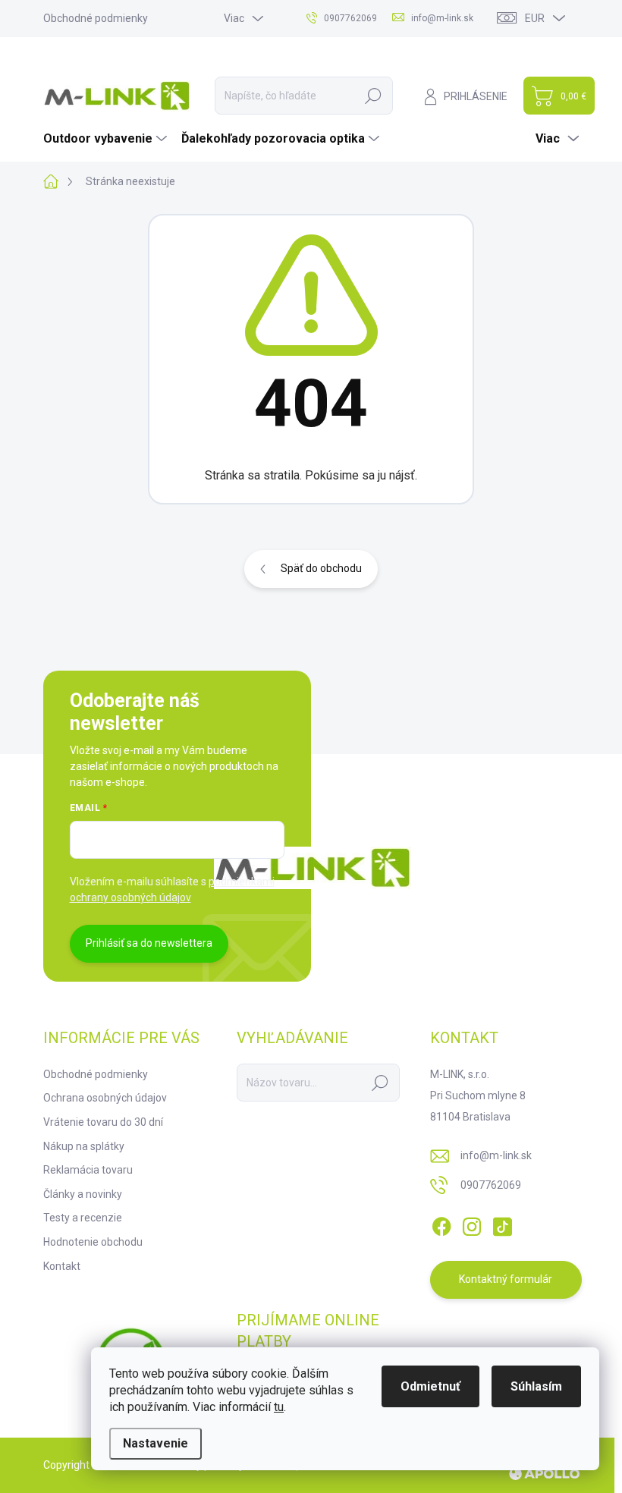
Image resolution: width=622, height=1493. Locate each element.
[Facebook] (441, 1223)
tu (279, 1407)
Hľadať (373, 96)
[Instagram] (471, 1223)
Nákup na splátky (83, 1146)
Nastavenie (155, 1443)
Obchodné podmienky (95, 18)
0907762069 (490, 1185)
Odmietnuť (430, 1386)
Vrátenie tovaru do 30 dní (103, 1122)
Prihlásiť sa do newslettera (149, 943)
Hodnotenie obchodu (93, 1242)
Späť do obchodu (321, 568)
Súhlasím (536, 1386)
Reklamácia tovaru (88, 1170)
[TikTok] (502, 1223)
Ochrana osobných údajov (105, 1098)
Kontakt (61, 1266)
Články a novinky (82, 1194)
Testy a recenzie (82, 1218)
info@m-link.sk (496, 1155)
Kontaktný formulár (505, 1279)
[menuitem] (107, 139)
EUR (535, 18)
